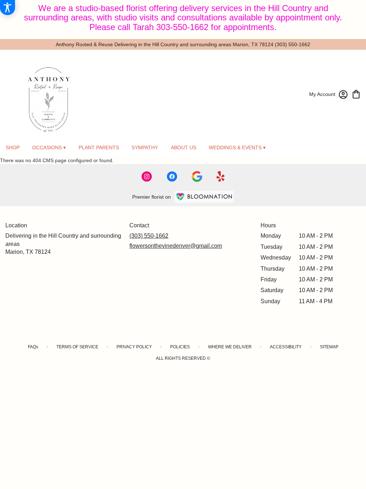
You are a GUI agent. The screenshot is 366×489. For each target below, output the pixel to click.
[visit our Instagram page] (146, 176)
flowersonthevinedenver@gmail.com (175, 246)
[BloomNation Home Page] (204, 197)
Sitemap (329, 346)
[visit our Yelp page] (220, 176)
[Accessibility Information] (7, 7)
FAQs (33, 346)
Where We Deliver (230, 346)
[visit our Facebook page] (171, 176)
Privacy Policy (134, 346)
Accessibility (286, 346)
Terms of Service (77, 346)
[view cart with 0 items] (356, 93)
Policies (180, 346)
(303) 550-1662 (292, 44)
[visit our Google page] (196, 176)
